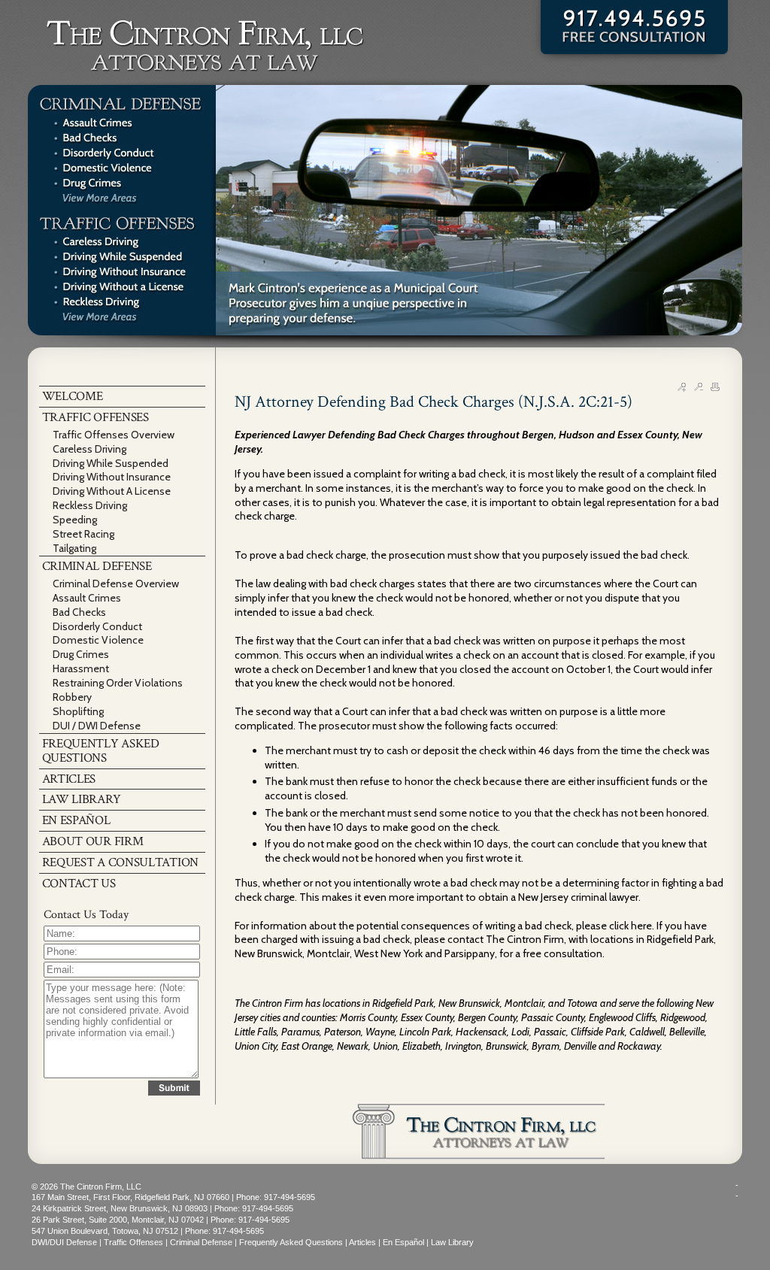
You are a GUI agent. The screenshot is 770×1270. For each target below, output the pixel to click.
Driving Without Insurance (112, 476)
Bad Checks (79, 612)
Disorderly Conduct (97, 626)
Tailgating (74, 548)
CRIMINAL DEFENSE (97, 566)
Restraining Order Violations (118, 683)
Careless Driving (89, 449)
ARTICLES (69, 779)
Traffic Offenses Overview (113, 434)
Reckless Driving (90, 505)
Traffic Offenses (133, 1242)
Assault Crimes (87, 598)
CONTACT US (79, 883)
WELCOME (72, 396)
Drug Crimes (81, 654)
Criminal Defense (201, 1242)
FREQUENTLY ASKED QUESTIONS (100, 750)
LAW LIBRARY (81, 799)
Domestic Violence (98, 640)
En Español (403, 1242)
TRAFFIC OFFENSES (95, 417)
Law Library (452, 1242)
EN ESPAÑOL (76, 820)
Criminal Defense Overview (116, 583)
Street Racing (83, 534)
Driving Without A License (112, 491)
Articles (362, 1242)
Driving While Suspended (110, 463)
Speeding (75, 519)
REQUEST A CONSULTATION (120, 862)
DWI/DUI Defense (64, 1242)
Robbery (72, 697)
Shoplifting (78, 711)
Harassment (81, 668)
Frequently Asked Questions (291, 1242)
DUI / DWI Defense (97, 725)
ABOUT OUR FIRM (93, 841)
